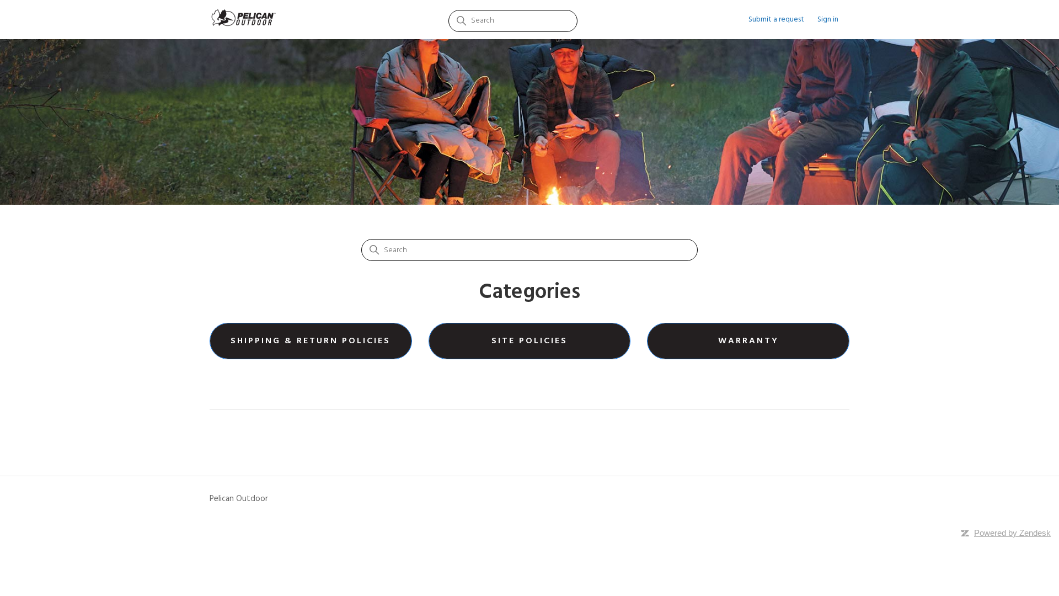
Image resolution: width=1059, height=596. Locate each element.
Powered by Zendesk (1012, 533)
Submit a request (776, 19)
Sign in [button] (827, 19)
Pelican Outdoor (239, 499)
